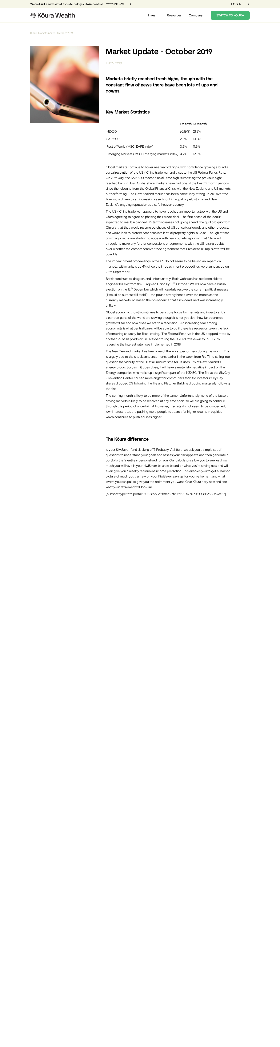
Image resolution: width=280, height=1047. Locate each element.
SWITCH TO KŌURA (230, 15)
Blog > (34, 33)
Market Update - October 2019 (55, 33)
